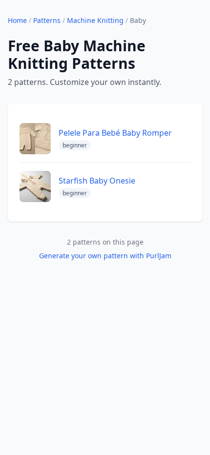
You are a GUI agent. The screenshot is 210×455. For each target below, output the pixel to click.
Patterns (47, 20)
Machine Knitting (95, 20)
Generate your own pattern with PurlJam (105, 255)
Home (17, 20)
